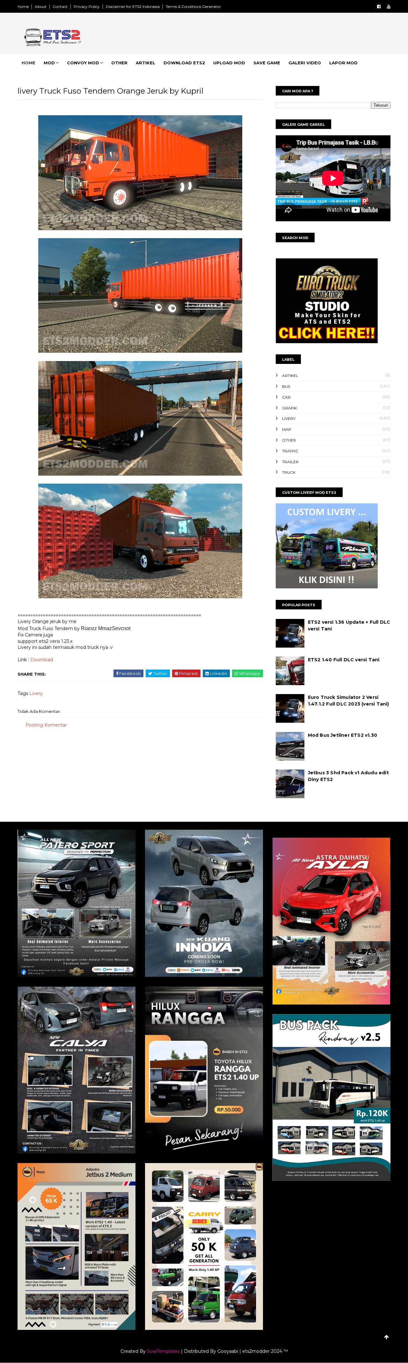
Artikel (290, 375)
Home (23, 6)
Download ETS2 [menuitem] (184, 62)
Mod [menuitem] (49, 62)
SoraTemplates (163, 1351)
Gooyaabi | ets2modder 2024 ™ (252, 1351)
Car (286, 397)
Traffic (290, 451)
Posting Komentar (46, 725)
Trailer (290, 461)
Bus (286, 386)
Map (286, 429)
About (41, 6)
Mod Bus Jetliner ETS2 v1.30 (342, 735)
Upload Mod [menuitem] (229, 62)
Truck (288, 472)
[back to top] (386, 1337)
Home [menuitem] (28, 62)
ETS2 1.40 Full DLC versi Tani (344, 660)
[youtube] (388, 6)
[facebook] (379, 6)
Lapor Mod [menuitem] (343, 62)
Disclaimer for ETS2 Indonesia (133, 6)
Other (289, 440)
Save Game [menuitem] (266, 62)
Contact (60, 6)
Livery (36, 693)
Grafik (289, 408)
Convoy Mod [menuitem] (83, 62)
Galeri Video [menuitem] (304, 62)
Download (41, 660)
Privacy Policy (87, 6)
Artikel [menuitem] (145, 62)
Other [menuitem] (119, 62)
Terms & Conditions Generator (193, 6)
